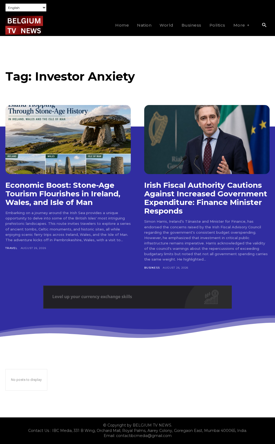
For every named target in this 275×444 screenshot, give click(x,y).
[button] (264, 25)
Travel (11, 248)
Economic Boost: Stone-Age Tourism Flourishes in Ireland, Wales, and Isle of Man (62, 194)
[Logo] (24, 25)
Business (152, 267)
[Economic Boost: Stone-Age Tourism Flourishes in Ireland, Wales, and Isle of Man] (68, 139)
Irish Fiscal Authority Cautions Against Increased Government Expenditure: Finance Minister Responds (205, 198)
